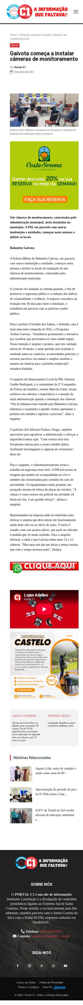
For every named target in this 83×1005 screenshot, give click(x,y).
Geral (13, 35)
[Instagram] (29, 966)
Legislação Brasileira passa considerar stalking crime (61, 724)
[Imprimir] (63, 83)
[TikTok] (41, 966)
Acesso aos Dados (26, 982)
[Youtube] (65, 966)
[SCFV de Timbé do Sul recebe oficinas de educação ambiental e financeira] (21, 815)
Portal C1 (20, 67)
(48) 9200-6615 (51, 931)
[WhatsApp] (53, 83)
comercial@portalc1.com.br (50, 936)
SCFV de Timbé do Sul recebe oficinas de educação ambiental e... (54, 815)
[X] (43, 83)
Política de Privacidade (51, 982)
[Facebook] (33, 83)
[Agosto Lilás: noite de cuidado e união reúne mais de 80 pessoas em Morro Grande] (21, 773)
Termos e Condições (28, 987)
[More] (74, 83)
